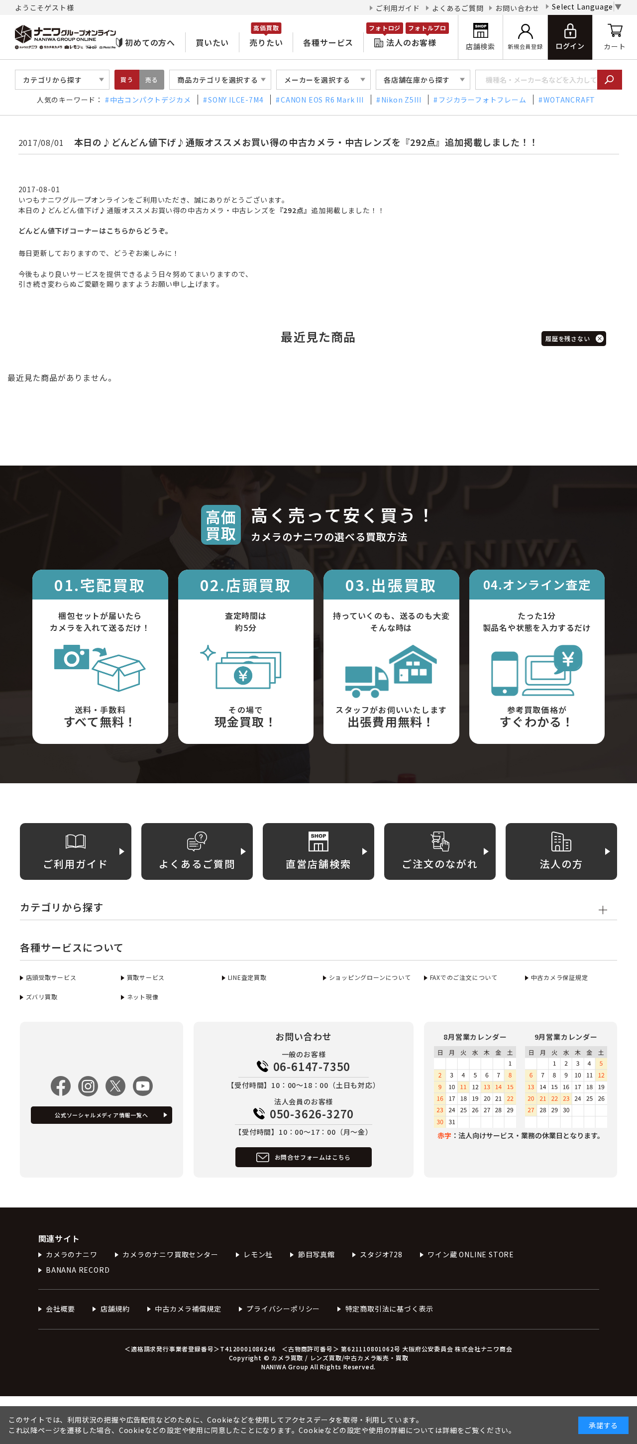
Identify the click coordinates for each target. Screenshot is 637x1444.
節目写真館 (316, 1254)
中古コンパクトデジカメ (150, 100)
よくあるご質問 (458, 8)
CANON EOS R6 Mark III (322, 100)
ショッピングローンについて (370, 977)
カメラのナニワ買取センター (170, 1254)
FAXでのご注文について (464, 977)
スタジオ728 (381, 1254)
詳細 (449, 1430)
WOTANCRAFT (569, 100)
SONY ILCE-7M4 (235, 100)
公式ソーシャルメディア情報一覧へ (101, 1115)
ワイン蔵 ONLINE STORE (470, 1254)
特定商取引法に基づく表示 (389, 1309)
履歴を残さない (567, 338)
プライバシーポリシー (283, 1309)
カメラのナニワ (72, 1254)
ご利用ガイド (398, 8)
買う (126, 79)
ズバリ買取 (42, 996)
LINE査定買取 (247, 977)
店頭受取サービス (51, 977)
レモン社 (258, 1254)
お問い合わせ (517, 8)
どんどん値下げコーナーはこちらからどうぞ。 (95, 231)
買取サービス (146, 977)
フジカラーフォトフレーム (482, 100)
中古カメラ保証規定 (559, 977)
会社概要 (60, 1309)
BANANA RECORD (77, 1270)
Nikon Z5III (401, 100)
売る (151, 79)
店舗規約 (115, 1309)
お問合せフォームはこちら (313, 1157)
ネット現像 (143, 996)
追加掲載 (308, 210)
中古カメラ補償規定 (188, 1309)
